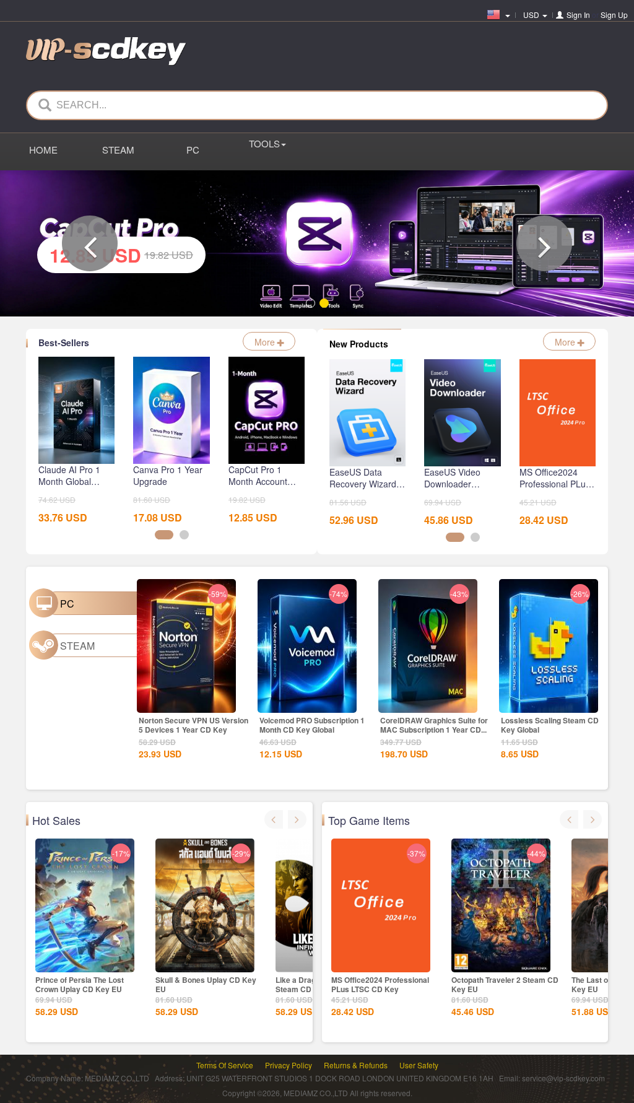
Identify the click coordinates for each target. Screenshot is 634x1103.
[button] (90, 243)
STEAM (118, 149)
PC (192, 149)
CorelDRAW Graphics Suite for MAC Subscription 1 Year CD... (434, 723)
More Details (186, 700)
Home (43, 149)
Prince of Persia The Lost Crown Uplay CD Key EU (79, 983)
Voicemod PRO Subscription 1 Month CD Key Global (312, 723)
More (265, 340)
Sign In (578, 14)
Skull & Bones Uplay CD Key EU (205, 983)
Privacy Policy (288, 1063)
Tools (264, 143)
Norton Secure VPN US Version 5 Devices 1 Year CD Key (193, 723)
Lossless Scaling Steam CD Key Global (550, 723)
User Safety (418, 1063)
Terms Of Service (224, 1063)
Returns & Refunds (356, 1063)
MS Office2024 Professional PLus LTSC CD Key (380, 983)
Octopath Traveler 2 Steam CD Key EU (504, 983)
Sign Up (614, 14)
